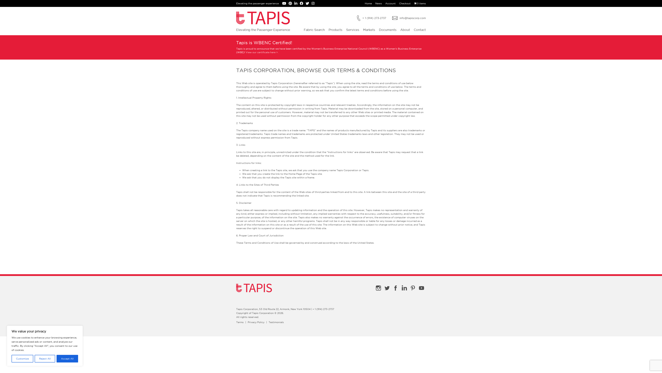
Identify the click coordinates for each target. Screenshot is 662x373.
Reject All (45, 358)
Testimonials (276, 322)
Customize (22, 358)
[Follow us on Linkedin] (297, 3)
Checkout (405, 3)
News (378, 3)
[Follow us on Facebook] (303, 3)
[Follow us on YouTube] (285, 3)
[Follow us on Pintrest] (291, 3)
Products (335, 29)
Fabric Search (314, 29)
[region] (45, 346)
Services (352, 29)
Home (368, 3)
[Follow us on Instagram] (314, 3)
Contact (420, 29)
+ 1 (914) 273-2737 (374, 18)
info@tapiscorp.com (413, 18)
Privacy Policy (256, 322)
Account (390, 3)
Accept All (67, 358)
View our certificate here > (262, 52)
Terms (240, 322)
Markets (369, 29)
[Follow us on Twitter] (309, 3)
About (405, 29)
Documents (388, 29)
